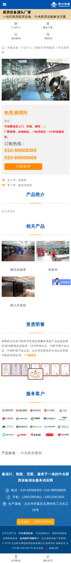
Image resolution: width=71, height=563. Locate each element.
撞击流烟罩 (19, 185)
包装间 (17, 180)
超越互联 (54, 548)
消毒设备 (12, 47)
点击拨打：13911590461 (35, 521)
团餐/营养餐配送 (45, 47)
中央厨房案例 (31, 453)
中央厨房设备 (26, 533)
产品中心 (26, 47)
